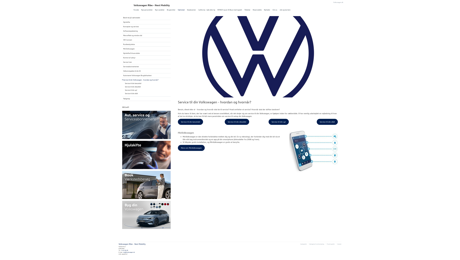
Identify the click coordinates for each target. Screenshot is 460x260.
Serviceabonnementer (131, 66)
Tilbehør (247, 10)
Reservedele (257, 10)
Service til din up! (131, 90)
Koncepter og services (131, 26)
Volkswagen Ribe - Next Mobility (152, 5)
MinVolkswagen (129, 49)
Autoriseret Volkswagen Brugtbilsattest (137, 75)
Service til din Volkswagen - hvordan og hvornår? (140, 80)
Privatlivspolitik (331, 244)
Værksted (181, 10)
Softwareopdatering (130, 31)
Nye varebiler (159, 10)
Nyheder (267, 10)
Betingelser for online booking (316, 244)
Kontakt (339, 244)
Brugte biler (171, 10)
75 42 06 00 (124, 250)
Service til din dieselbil (133, 87)
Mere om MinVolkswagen (191, 148)
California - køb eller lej (206, 10)
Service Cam (127, 62)
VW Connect (127, 40)
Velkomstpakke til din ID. (132, 71)
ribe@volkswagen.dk (129, 252)
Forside (136, 10)
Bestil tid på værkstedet (131, 17)
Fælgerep (126, 98)
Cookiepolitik (303, 244)
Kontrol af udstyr (129, 57)
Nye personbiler (147, 10)
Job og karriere (285, 10)
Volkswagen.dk (338, 2)
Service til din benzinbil (133, 83)
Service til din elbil (131, 93)
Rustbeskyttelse (129, 44)
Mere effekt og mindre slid (132, 35)
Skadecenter (191, 10)
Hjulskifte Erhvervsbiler (131, 53)
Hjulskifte (126, 22)
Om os (275, 10)
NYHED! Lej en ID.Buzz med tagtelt (229, 10)
